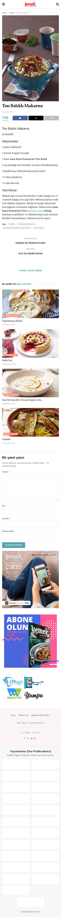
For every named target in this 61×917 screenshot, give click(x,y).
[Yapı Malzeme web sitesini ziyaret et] (16, 879)
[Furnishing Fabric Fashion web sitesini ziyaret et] (45, 844)
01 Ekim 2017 (7, 112)
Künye (13, 715)
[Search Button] (57, 4)
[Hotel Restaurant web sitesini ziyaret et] (45, 787)
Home (4, 13)
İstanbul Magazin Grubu (30, 912)
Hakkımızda (24, 715)
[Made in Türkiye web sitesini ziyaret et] (16, 890)
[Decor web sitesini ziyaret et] (45, 833)
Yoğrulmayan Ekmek (12, 321)
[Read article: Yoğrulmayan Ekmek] (30, 304)
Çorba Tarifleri (11, 394)
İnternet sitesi (8, 531)
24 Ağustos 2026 (8, 325)
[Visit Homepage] (30, 4)
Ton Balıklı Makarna (26, 224)
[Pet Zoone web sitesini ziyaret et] (30, 902)
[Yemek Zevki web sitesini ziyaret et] (16, 787)
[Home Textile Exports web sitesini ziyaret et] (16, 844)
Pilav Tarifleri (10, 434)
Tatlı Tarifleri (10, 355)
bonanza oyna (35, 210)
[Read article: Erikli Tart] (30, 343)
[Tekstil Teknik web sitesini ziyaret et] (45, 810)
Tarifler (11, 13)
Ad (4, 505)
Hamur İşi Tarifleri (12, 315)
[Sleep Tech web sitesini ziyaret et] (16, 833)
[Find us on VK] (31, 738)
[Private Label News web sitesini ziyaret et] (45, 764)
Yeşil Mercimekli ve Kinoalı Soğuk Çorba (22, 400)
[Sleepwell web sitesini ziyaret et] (45, 821)
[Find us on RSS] (35, 738)
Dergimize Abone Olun (40, 715)
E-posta (6, 518)
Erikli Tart (7, 360)
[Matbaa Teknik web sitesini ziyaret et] (45, 867)
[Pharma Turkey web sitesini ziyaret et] (16, 776)
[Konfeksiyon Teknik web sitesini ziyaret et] (16, 821)
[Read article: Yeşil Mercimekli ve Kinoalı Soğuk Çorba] (30, 383)
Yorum (6, 471)
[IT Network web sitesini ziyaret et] (16, 867)
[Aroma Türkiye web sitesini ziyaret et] (16, 810)
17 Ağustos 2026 (8, 443)
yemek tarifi (39, 228)
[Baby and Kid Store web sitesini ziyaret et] (45, 856)
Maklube (6, 439)
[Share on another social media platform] (51, 118)
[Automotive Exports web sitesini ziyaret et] (45, 879)
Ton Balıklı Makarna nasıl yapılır (17, 228)
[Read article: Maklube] (30, 422)
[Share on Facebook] (20, 118)
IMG (28, 733)
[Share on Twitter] (36, 118)
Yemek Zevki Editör (30, 270)
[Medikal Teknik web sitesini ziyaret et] (45, 776)
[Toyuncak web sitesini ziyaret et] (16, 856)
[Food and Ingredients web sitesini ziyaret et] (16, 799)
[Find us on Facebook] (24, 738)
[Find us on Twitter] (27, 738)
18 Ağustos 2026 (8, 404)
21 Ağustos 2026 (8, 364)
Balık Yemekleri (23, 13)
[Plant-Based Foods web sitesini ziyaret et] (45, 799)
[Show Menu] (3, 4)
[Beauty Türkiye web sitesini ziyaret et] (16, 764)
